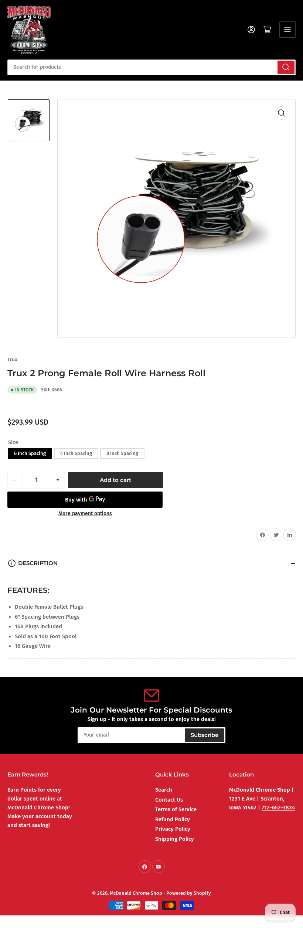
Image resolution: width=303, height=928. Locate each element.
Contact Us (169, 799)
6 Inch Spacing (30, 453)
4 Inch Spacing (76, 453)
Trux (12, 359)
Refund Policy (172, 819)
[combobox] (151, 67)
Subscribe (204, 734)
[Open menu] (287, 29)
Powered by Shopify (188, 893)
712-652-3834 (278, 807)
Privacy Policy (172, 829)
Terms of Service (176, 809)
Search (163, 789)
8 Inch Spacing (122, 453)
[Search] (286, 67)
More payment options (85, 513)
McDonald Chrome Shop (136, 893)
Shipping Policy (174, 839)
